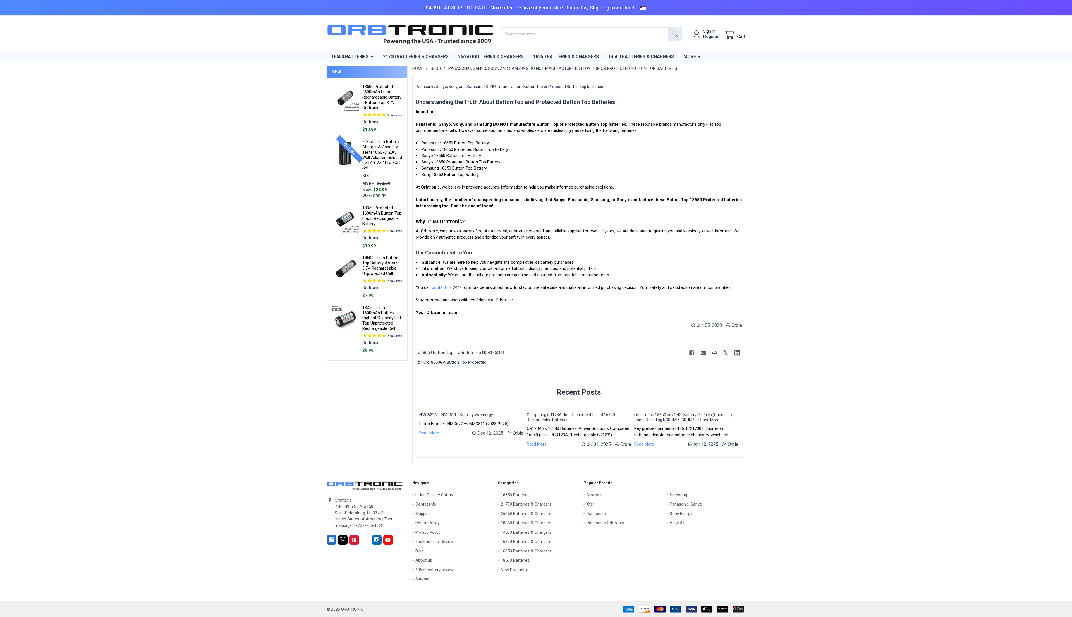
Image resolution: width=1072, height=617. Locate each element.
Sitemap (422, 579)
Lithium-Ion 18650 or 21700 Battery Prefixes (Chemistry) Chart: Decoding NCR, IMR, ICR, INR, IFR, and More (684, 417)
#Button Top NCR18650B (481, 352)
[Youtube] (388, 540)
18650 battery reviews (435, 569)
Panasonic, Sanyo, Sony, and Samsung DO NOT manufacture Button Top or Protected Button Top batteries (509, 86)
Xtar (590, 504)
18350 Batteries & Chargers (566, 56)
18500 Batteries (515, 560)
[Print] (715, 353)
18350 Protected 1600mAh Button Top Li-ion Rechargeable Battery (381, 215)
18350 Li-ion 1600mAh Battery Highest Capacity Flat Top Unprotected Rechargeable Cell (381, 318)
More (689, 56)
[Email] (703, 353)
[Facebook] (692, 353)
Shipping (423, 513)
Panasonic (596, 513)
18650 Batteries (349, 56)
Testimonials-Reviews (435, 541)
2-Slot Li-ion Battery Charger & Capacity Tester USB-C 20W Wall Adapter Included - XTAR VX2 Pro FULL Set (382, 154)
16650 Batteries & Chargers (526, 551)
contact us (442, 287)
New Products (514, 569)
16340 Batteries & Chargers (526, 541)
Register (711, 36)
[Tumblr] (365, 540)
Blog (419, 551)
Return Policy (427, 522)
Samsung (678, 494)
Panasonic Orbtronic (605, 522)
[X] (726, 353)
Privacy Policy (428, 532)
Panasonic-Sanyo (686, 504)
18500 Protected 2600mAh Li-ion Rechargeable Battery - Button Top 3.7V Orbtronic (381, 97)
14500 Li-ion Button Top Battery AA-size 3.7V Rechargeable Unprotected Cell (380, 265)
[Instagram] (377, 540)
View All (677, 522)
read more (429, 432)
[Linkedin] (737, 353)
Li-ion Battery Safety (434, 494)
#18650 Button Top (435, 352)
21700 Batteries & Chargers (416, 56)
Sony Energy (681, 513)
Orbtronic (595, 494)
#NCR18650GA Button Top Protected (452, 362)
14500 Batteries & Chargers (641, 56)
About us (423, 560)
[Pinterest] (354, 540)
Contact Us (425, 504)
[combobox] (591, 34)
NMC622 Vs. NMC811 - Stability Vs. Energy (456, 415)
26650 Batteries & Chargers (491, 56)
